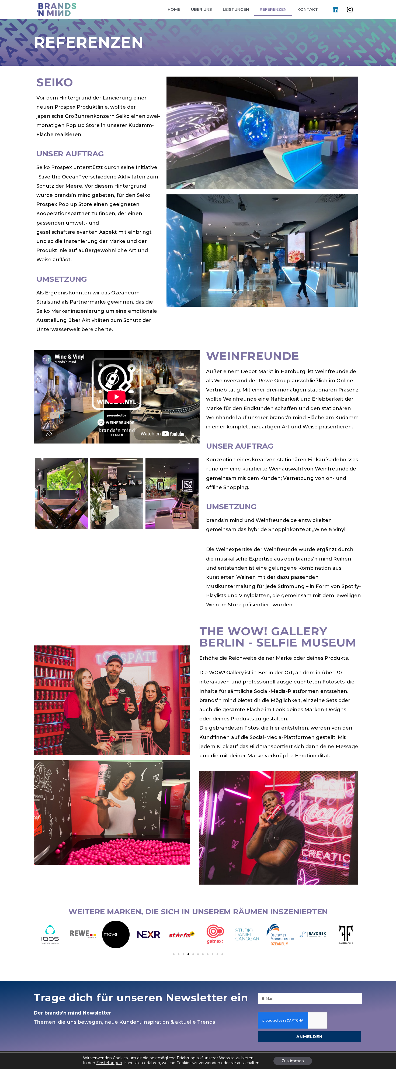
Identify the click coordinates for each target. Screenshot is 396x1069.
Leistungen (236, 9)
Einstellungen (109, 1063)
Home (174, 9)
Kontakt (307, 9)
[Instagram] (349, 9)
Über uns (201, 9)
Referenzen (273, 9)
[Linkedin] (335, 9)
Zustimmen (293, 1060)
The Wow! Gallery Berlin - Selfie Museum (278, 636)
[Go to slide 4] (188, 954)
